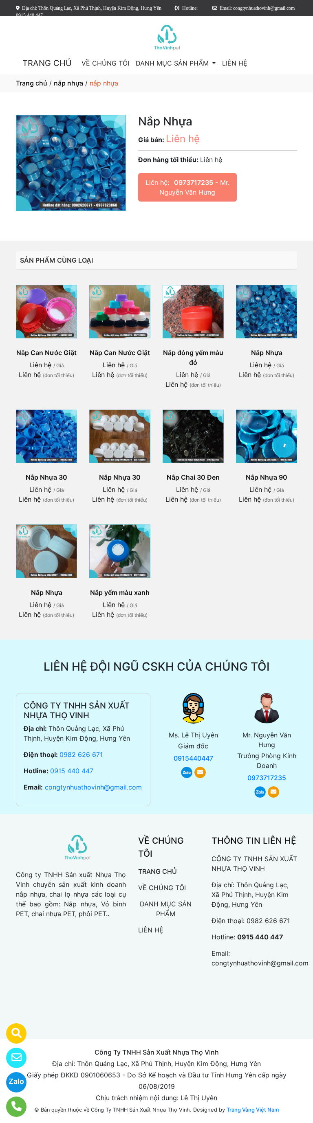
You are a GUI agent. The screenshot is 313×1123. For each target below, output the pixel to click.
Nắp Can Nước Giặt (46, 353)
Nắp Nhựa (266, 353)
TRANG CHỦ (47, 63)
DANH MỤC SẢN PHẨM (173, 63)
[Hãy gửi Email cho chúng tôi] (11, 1058)
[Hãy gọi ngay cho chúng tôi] (11, 1106)
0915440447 (193, 758)
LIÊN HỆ (234, 63)
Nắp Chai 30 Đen (193, 477)
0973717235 (193, 182)
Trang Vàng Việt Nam (253, 1109)
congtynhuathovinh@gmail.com (93, 787)
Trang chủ (31, 83)
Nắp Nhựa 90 (266, 477)
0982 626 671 (81, 754)
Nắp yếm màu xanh (120, 592)
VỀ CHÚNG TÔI (105, 63)
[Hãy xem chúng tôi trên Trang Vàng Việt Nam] (11, 1033)
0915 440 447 (71, 771)
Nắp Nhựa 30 (46, 477)
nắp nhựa (68, 83)
